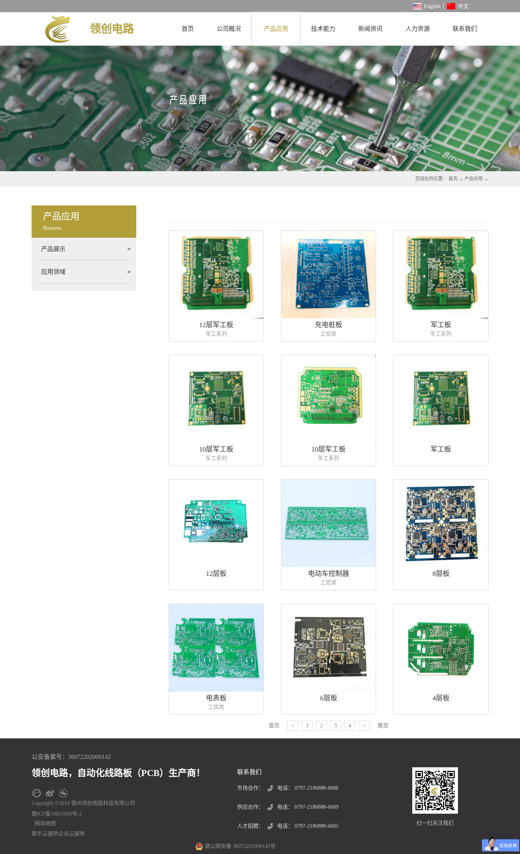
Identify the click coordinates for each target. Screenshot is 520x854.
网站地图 (44, 823)
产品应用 (473, 178)
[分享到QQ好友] (36, 793)
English (432, 6)
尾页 (383, 725)
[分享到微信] (63, 793)
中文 (463, 6)
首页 (188, 28)
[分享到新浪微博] (49, 793)
